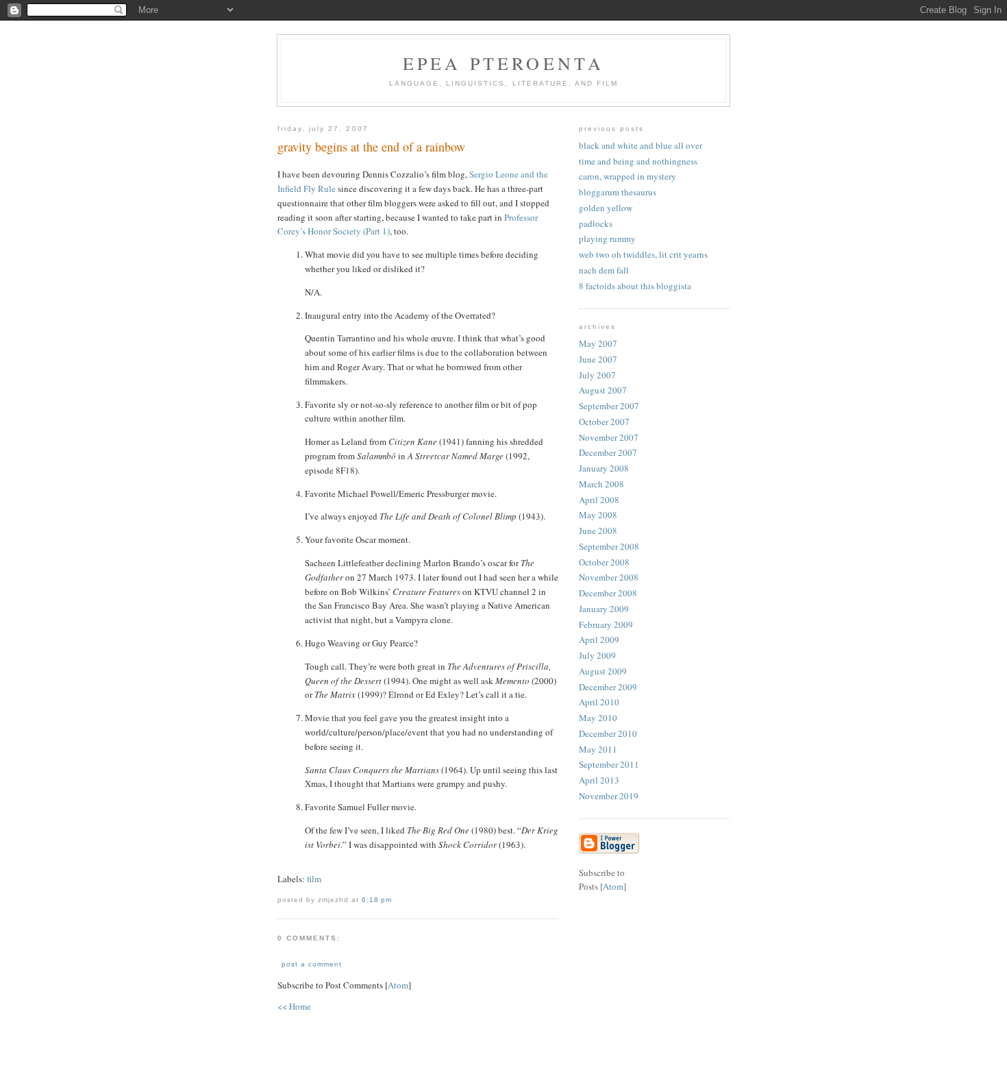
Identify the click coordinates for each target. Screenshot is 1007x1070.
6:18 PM (377, 899)
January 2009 (604, 609)
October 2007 (604, 421)
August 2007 (603, 390)
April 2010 (599, 702)
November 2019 (608, 796)
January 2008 (604, 468)
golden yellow (605, 208)
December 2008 (608, 593)
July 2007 (597, 375)
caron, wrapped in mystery (627, 176)
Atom (398, 985)
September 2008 (609, 546)
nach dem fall (604, 270)
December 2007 (608, 452)
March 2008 (601, 484)
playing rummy (607, 238)
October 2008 (604, 562)
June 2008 (598, 530)
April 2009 (599, 639)
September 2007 (609, 406)
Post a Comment (312, 964)
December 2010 (608, 733)
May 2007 (598, 343)
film (314, 879)
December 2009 (608, 687)
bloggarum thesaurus (617, 192)
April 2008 (599, 500)
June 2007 (598, 359)
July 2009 (597, 655)
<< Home (294, 1006)
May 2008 (598, 515)
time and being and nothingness (638, 161)
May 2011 (598, 749)
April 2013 (599, 780)
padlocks (595, 223)
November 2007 (608, 437)
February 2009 (606, 624)
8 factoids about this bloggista (635, 286)
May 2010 (598, 718)
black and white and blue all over (640, 145)
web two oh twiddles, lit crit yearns (643, 254)
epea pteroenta (504, 63)
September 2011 (609, 764)
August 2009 (603, 671)
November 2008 (608, 577)
